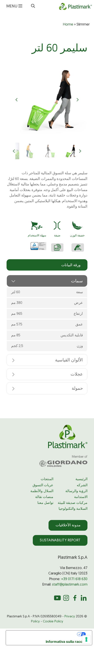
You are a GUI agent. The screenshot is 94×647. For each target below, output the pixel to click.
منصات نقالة (44, 497)
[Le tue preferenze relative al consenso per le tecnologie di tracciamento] (86, 639)
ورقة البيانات (70, 265)
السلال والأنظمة (41, 491)
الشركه (82, 485)
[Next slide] (16, 99)
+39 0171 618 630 (74, 579)
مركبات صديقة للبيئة (72, 503)
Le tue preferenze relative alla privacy (41, 634)
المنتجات (47, 479)
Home (68, 24)
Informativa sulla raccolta (67, 641)
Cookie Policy (53, 621)
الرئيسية (81, 479)
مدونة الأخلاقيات (68, 525)
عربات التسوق (43, 485)
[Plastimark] (75, 6)
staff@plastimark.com (69, 584)
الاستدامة (80, 497)
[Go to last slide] (77, 99)
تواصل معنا (45, 503)
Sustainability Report (60, 540)
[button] (33, 6)
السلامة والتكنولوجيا (73, 509)
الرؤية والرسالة (76, 491)
